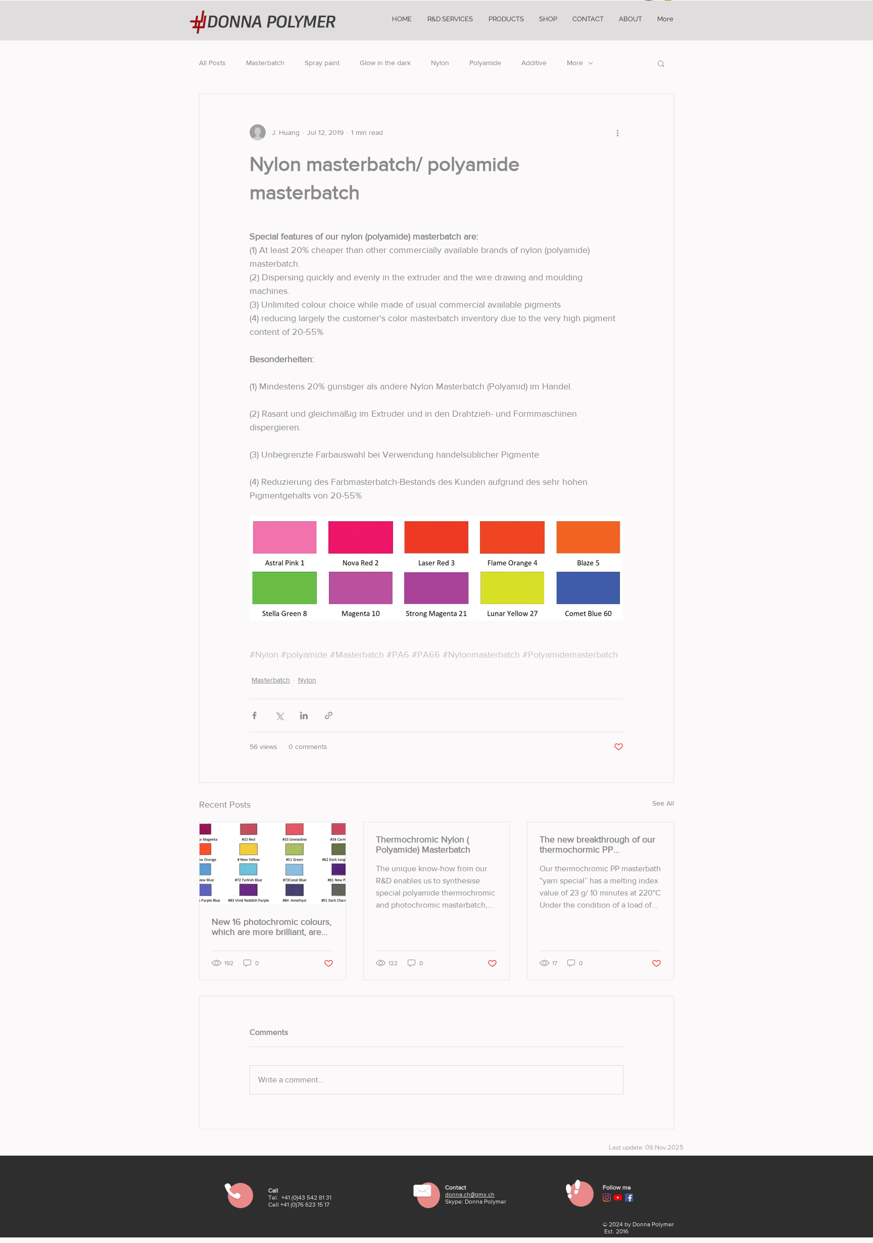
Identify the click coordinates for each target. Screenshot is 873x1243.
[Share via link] (328, 715)
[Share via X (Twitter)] (279, 715)
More (575, 63)
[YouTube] (618, 1198)
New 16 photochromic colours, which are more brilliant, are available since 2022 (271, 927)
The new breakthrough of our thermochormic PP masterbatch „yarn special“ (597, 844)
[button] (661, 63)
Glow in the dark (385, 63)
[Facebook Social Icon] (629, 1198)
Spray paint (322, 63)
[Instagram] (607, 1198)
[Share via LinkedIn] (304, 715)
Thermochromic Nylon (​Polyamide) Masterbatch (423, 844)
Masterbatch (265, 63)
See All (663, 803)
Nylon (440, 63)
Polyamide (485, 63)
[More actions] (617, 132)
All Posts (212, 63)
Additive (534, 63)
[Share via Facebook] (254, 715)
